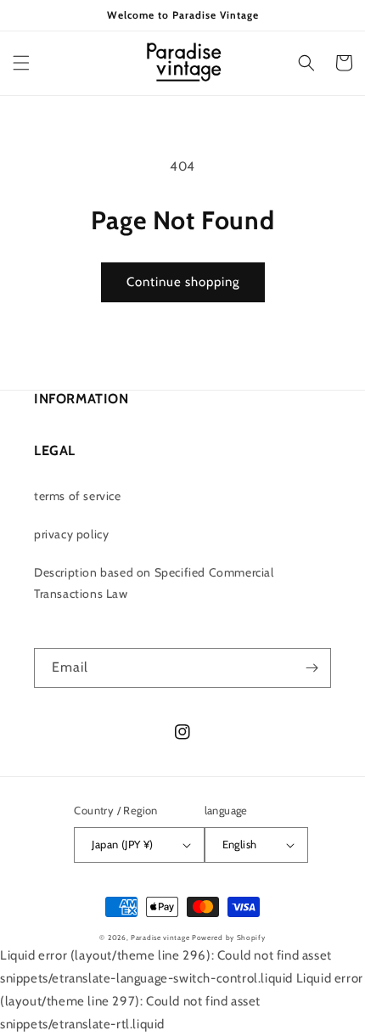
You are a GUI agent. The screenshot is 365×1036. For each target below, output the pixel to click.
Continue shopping (182, 282)
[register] (311, 668)
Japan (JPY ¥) (122, 844)
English (239, 844)
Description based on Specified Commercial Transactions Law (154, 583)
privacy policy (71, 534)
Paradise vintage (160, 937)
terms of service (77, 496)
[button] (21, 63)
